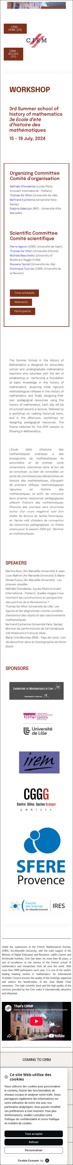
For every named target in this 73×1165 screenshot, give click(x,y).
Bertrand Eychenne (22, 200)
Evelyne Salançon (21, 208)
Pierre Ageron (19, 246)
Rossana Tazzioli (20, 264)
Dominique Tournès (22, 269)
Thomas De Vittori (21, 195)
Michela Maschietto (22, 255)
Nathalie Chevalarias (23, 186)
